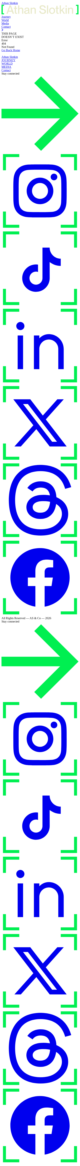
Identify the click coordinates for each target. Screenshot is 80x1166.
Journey (6, 16)
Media (5, 23)
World (5, 20)
